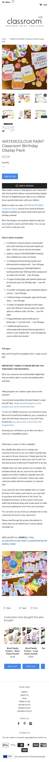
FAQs (24, 698)
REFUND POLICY (24, 705)
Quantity (5, 162)
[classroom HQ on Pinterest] (24, 724)
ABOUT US (24, 695)
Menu (7, 2)
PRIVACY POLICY (24, 708)
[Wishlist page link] (13, 1)
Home (4, 39)
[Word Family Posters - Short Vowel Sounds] (12, 635)
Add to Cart (12, 666)
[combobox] (8, 756)
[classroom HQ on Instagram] (30, 724)
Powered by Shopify (37, 757)
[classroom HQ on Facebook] (18, 724)
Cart (45, 5)
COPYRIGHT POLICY (24, 711)
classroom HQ (23, 757)
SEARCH (24, 692)
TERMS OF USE (24, 701)
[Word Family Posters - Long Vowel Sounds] (30, 635)
